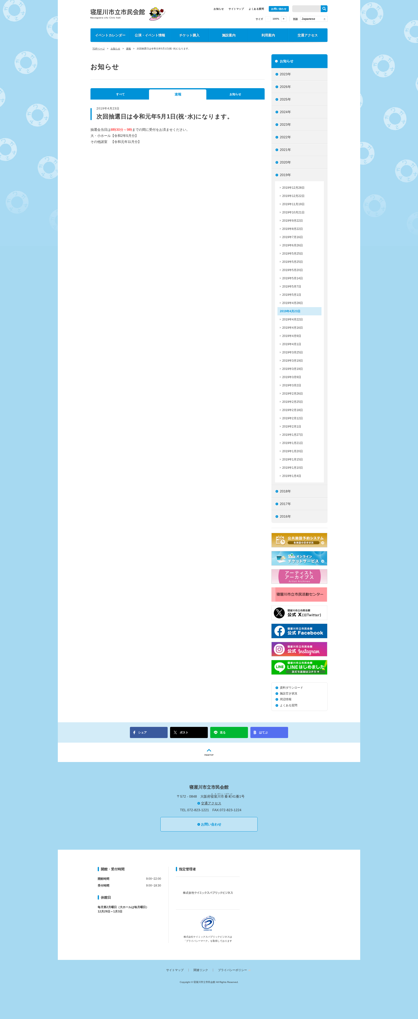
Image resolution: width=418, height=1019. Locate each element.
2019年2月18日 (292, 410)
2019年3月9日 (291, 377)
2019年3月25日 (292, 352)
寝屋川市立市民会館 (127, 14)
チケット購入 (189, 35)
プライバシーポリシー (232, 970)
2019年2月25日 (292, 402)
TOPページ (98, 48)
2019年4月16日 (292, 327)
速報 (128, 48)
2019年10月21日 (293, 212)
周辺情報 (285, 699)
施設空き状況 (288, 693)
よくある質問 (256, 9)
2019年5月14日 (292, 278)
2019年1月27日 (292, 434)
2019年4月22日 (292, 319)
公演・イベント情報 (150, 35)
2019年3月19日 (292, 360)
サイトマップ (236, 9)
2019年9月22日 (292, 220)
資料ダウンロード (291, 687)
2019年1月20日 (292, 451)
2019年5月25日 (292, 253)
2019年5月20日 (292, 270)
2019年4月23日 (290, 311)
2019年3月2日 (291, 385)
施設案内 (229, 35)
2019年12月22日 (293, 196)
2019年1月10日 (292, 467)
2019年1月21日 (292, 443)
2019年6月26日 (292, 245)
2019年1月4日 (291, 476)
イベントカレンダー (110, 35)
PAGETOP (209, 752)
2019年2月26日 (292, 393)
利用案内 (268, 35)
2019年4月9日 (291, 336)
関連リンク (201, 970)
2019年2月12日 (292, 418)
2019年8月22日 (292, 229)
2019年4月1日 (291, 344)
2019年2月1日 (291, 426)
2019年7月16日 (292, 237)
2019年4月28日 (292, 303)
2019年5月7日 (291, 286)
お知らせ (219, 9)
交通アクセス (308, 35)
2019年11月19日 (293, 204)
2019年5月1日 (291, 294)
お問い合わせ (278, 9)
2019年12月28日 (293, 187)
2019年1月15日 (292, 459)
